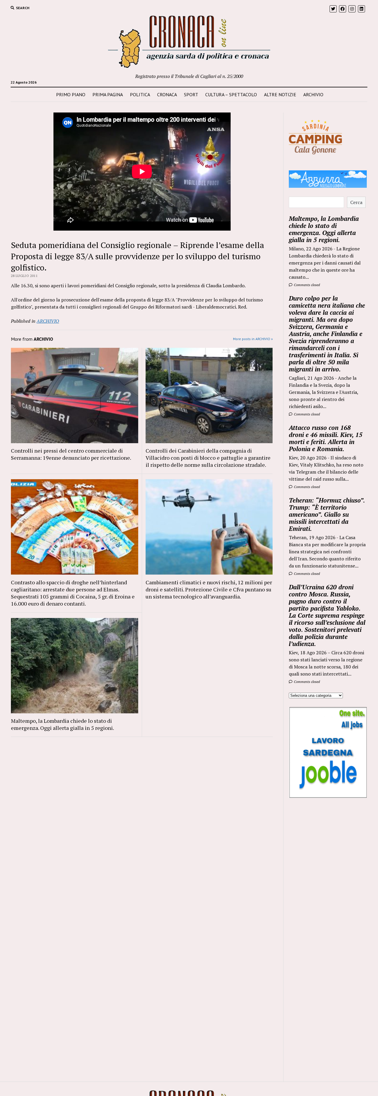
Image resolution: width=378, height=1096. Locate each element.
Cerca (356, 202)
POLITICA (140, 94)
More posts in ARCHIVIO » (253, 339)
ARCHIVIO (313, 94)
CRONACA (167, 94)
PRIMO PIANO (70, 94)
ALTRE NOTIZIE (280, 94)
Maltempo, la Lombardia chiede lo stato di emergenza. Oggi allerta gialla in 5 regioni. (62, 724)
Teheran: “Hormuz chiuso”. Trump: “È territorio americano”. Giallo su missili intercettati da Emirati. (327, 514)
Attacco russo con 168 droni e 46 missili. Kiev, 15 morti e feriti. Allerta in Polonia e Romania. (325, 438)
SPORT (191, 94)
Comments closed (306, 285)
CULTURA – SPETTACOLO (231, 94)
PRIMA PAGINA (107, 94)
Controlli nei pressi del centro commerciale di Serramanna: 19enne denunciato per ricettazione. (71, 454)
